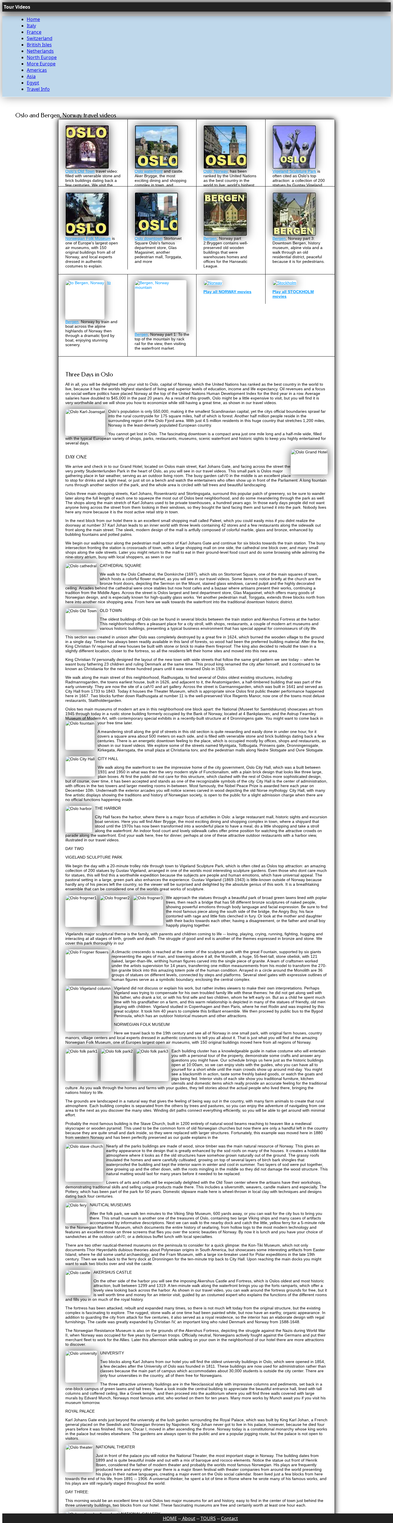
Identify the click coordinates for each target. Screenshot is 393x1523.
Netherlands (40, 51)
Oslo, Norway (215, 171)
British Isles (39, 45)
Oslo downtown (149, 259)
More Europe (41, 64)
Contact (229, 1518)
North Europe (42, 57)
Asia (31, 76)
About (188, 1518)
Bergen (210, 259)
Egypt (33, 83)
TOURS (208, 1518)
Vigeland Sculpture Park (294, 171)
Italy (31, 25)
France (34, 32)
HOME (170, 1518)
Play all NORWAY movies (227, 312)
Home (33, 19)
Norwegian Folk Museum (88, 259)
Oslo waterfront (149, 171)
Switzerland (39, 38)
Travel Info (38, 89)
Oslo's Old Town (80, 171)
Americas (37, 70)
